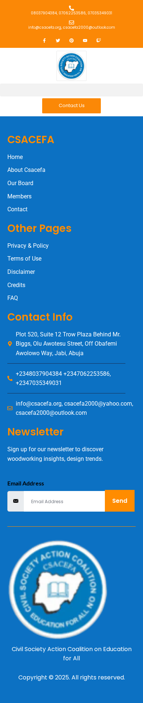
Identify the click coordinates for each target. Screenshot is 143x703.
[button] (71, 90)
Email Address (25, 483)
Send (119, 501)
